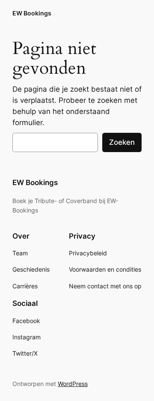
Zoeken (122, 142)
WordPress (73, 383)
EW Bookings (31, 13)
